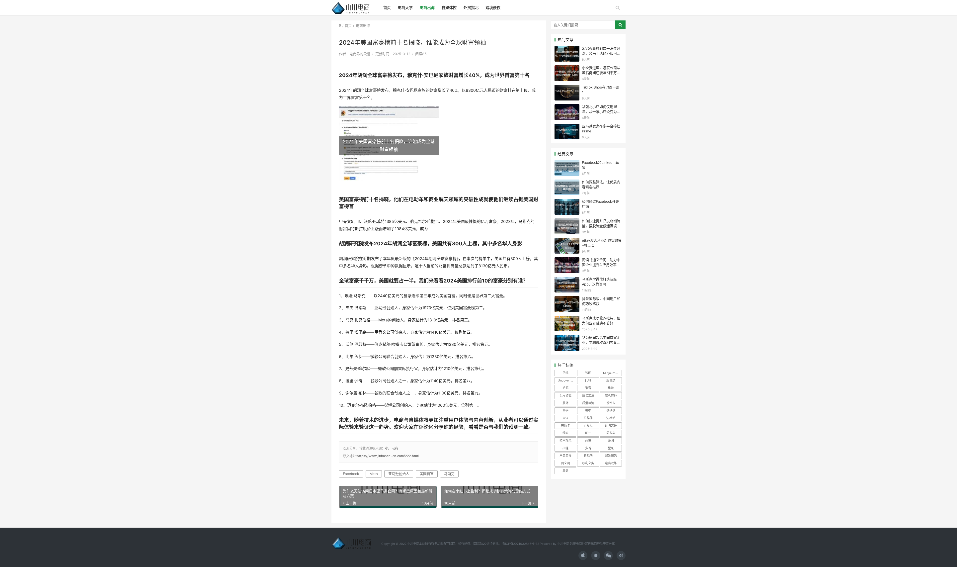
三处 (565, 470)
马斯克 (449, 474)
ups (565, 418)
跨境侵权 (492, 7)
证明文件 (611, 425)
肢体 (565, 403)
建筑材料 (611, 395)
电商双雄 (611, 463)
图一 (588, 433)
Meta (374, 474)
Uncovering (566, 380)
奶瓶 (565, 388)
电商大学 (405, 7)
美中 (588, 410)
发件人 (610, 403)
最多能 (610, 433)
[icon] (582, 555)
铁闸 (588, 373)
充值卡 (565, 425)
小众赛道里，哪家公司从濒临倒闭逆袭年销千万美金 (601, 73)
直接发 (588, 425)
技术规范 (565, 440)
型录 (611, 448)
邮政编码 (611, 456)
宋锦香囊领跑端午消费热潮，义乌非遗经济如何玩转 (601, 53)
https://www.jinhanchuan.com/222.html (388, 456)
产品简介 (565, 456)
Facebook (351, 474)
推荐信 (588, 418)
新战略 (588, 456)
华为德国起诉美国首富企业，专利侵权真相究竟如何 (601, 342)
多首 (588, 448)
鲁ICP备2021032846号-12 (520, 544)
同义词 (565, 463)
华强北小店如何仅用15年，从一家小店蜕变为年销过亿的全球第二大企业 (601, 111)
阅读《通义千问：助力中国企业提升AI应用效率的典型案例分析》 (601, 265)
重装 (611, 388)
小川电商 (391, 448)
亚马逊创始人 (398, 474)
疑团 (611, 440)
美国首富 (427, 474)
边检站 (610, 418)
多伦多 (610, 410)
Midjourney (611, 373)
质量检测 (588, 403)
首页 (387, 7)
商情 (588, 440)
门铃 (588, 380)
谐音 (588, 388)
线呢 (565, 433)
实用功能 (565, 395)
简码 (565, 410)
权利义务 (588, 463)
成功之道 (588, 395)
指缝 (565, 448)
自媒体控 (449, 7)
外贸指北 (471, 7)
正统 (565, 373)
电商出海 (427, 7)
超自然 (610, 380)
